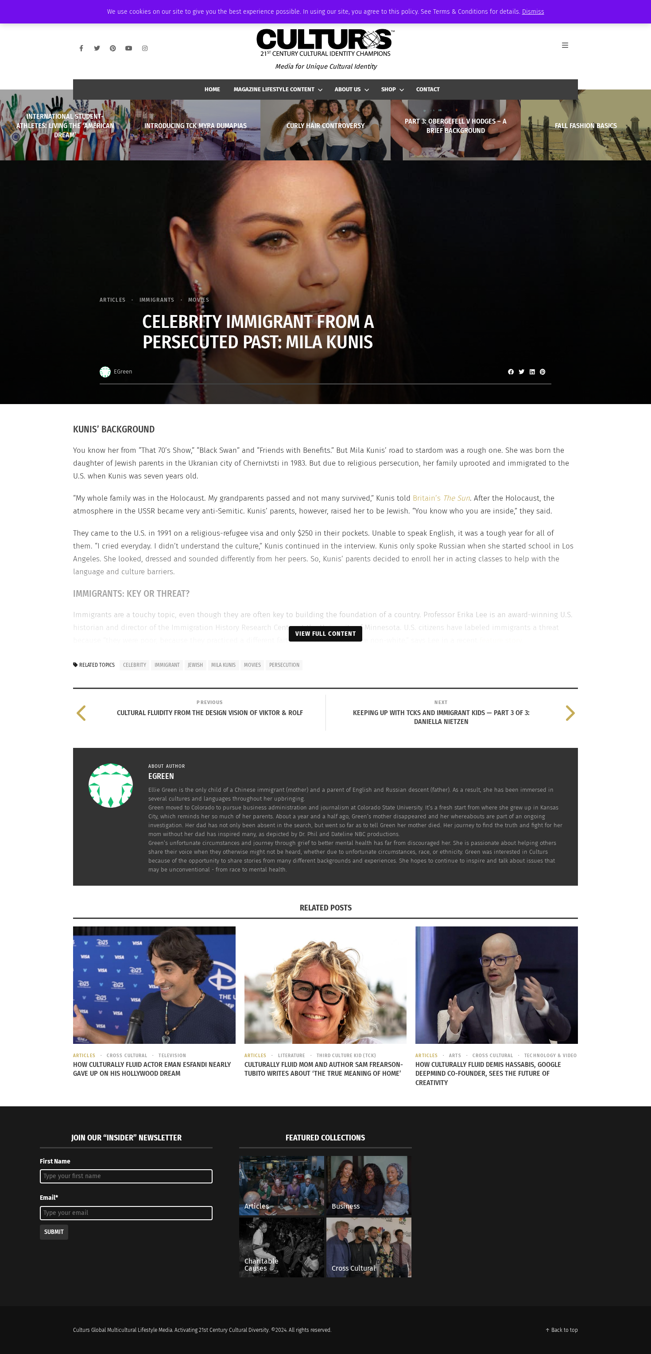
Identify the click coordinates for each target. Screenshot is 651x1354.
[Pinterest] (113, 48)
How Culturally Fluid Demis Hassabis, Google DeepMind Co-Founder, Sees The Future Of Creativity (488, 1073)
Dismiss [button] (533, 12)
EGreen (123, 371)
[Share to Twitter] (521, 371)
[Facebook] (81, 48)
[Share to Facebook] (510, 371)
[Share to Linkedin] (532, 371)
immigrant (167, 665)
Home (212, 89)
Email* (49, 1198)
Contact (428, 89)
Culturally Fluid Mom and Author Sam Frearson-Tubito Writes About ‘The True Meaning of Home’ (323, 1069)
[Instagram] (145, 48)
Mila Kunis (223, 665)
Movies (198, 300)
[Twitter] (97, 48)
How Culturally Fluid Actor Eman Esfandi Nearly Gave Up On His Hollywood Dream (152, 1069)
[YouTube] (129, 48)
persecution (284, 665)
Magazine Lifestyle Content (274, 89)
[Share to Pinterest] (542, 371)
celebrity (134, 665)
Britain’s (441, 498)
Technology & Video (550, 1055)
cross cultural (127, 1055)
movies (252, 665)
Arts (455, 1055)
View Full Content (325, 634)
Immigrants (157, 300)
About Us (347, 89)
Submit (54, 1232)
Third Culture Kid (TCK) (346, 1055)
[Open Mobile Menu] (570, 48)
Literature (291, 1055)
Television (172, 1055)
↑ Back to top (561, 1330)
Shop (388, 89)
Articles (113, 300)
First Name (55, 1161)
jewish (195, 665)
